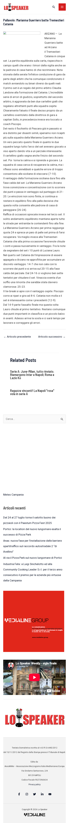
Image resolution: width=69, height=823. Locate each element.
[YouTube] (49, 794)
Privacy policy (35, 784)
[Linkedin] (42, 794)
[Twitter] (34, 794)
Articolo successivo (51, 336)
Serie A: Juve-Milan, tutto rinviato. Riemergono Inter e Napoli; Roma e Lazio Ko (32, 374)
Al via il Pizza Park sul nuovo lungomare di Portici (32, 557)
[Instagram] (26, 794)
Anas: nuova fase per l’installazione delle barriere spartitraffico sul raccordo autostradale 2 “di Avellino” (32, 546)
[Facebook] (19, 794)
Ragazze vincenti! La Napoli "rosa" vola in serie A (32, 392)
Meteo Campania (13, 494)
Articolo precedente (17, 336)
